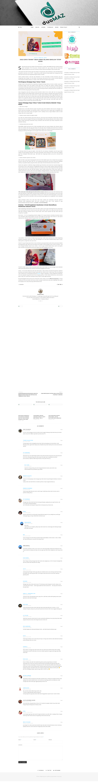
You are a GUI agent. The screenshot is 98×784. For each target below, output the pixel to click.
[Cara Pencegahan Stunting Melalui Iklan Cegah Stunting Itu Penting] (60, 348)
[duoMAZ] (49, 13)
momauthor (21, 284)
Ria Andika (54, 776)
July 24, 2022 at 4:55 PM (26, 489)
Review (56, 27)
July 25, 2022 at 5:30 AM (26, 546)
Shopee (39, 273)
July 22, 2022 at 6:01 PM (26, 453)
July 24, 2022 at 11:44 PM (26, 535)
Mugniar (25, 581)
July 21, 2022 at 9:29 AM (26, 430)
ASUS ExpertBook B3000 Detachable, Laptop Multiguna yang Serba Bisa (55, 417)
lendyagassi (26, 687)
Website (50, 739)
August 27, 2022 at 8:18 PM (27, 660)
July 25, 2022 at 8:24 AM (26, 559)
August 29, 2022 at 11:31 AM (27, 701)
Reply (61, 429)
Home (32, 27)
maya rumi (25, 604)
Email (35, 739)
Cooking (43, 27)
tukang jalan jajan (28, 440)
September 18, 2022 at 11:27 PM (28, 723)
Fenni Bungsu (27, 522)
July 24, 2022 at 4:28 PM (27, 466)
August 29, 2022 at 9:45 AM (27, 689)
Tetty (24, 568)
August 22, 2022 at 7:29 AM (28, 523)
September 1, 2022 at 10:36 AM (27, 712)
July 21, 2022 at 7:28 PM (26, 441)
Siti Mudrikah (26, 499)
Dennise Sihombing (27, 488)
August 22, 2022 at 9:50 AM (27, 605)
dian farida (26, 557)
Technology (50, 27)
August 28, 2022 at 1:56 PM (27, 676)
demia (24, 511)
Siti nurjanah (26, 452)
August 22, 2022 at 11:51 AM (27, 616)
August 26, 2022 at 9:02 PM (27, 647)
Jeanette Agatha (27, 475)
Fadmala (25, 646)
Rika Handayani (26, 626)
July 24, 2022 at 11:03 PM (26, 512)
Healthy (37, 27)
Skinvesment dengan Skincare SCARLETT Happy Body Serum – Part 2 (39, 417)
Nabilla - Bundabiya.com (29, 593)
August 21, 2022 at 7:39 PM (27, 582)
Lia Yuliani (25, 615)
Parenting (41, 57)
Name (19, 739)
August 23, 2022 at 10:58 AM (27, 627)
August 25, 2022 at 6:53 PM (27, 636)
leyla (24, 635)
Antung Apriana (27, 675)
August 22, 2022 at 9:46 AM (27, 594)
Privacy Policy (63, 27)
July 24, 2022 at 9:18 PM (26, 500)
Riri (24, 534)
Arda (24, 711)
